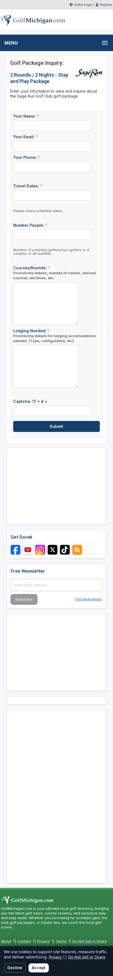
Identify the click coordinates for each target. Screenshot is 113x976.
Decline (14, 967)
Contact (24, 941)
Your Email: (24, 136)
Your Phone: (25, 157)
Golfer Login (83, 5)
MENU (11, 43)
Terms (61, 941)
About (6, 941)
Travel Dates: (26, 186)
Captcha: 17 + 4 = (30, 401)
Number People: (28, 225)
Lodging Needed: (54, 335)
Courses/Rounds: (54, 272)
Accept (39, 967)
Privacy (43, 941)
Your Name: (24, 116)
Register (106, 5)
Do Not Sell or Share (89, 941)
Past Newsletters (88, 599)
